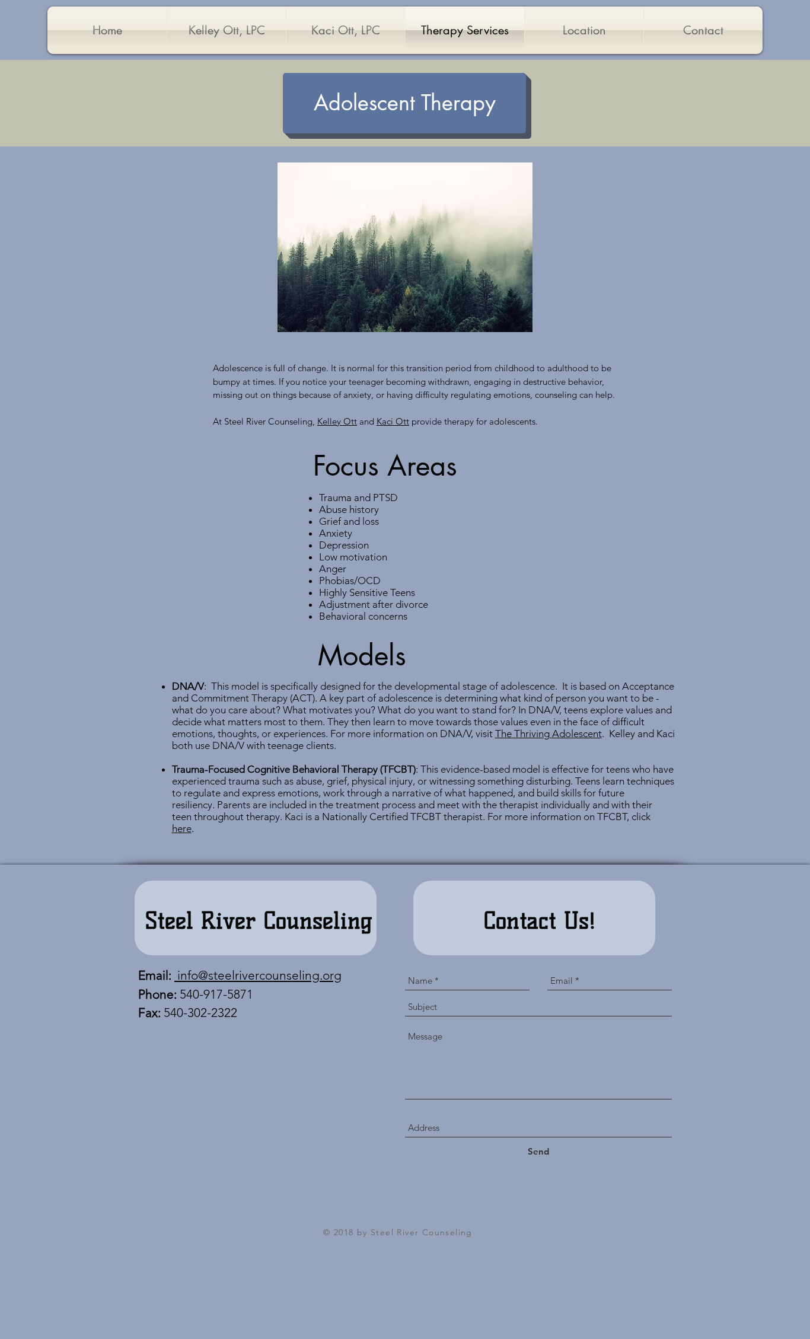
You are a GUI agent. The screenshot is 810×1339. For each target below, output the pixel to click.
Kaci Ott (393, 421)
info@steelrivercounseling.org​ (258, 975)
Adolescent (577, 733)
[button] (404, 103)
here (182, 828)
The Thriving (523, 733)
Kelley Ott (337, 421)
